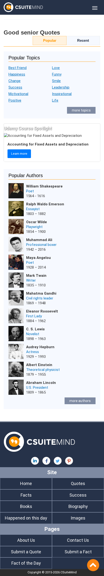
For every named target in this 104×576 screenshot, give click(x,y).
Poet (30, 191)
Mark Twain (36, 275)
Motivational (18, 94)
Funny (56, 74)
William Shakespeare (44, 186)
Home (26, 483)
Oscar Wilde (36, 222)
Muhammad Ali (39, 240)
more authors (80, 401)
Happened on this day (26, 517)
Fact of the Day (26, 563)
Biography (78, 506)
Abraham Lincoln (41, 383)
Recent (83, 40)
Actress (32, 352)
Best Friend (17, 68)
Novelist (32, 334)
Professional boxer (41, 245)
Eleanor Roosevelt (42, 311)
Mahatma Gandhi (41, 293)
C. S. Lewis (35, 329)
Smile (56, 81)
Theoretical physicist (43, 370)
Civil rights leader (39, 298)
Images (78, 517)
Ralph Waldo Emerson (45, 204)
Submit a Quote (26, 551)
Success (15, 87)
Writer (31, 280)
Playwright (34, 227)
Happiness (16, 74)
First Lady (34, 316)
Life (55, 100)
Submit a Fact (78, 551)
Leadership (60, 87)
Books (26, 506)
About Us (26, 540)
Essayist (33, 209)
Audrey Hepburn (40, 347)
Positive (14, 100)
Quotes (78, 483)
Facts (26, 495)
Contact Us (78, 540)
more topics (81, 110)
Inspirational (62, 94)
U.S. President (37, 387)
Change (14, 81)
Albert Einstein (39, 365)
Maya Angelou (38, 258)
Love (56, 68)
